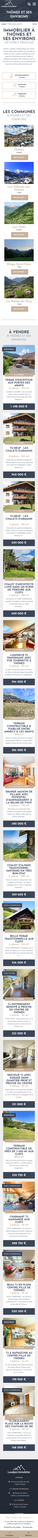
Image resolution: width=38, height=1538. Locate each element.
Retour (34, 24)
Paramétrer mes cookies (12, 1527)
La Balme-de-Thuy (19, 301)
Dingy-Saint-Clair (19, 264)
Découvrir (18, 157)
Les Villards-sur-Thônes (19, 188)
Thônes (19, 149)
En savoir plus (27, 1527)
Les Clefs (19, 227)
